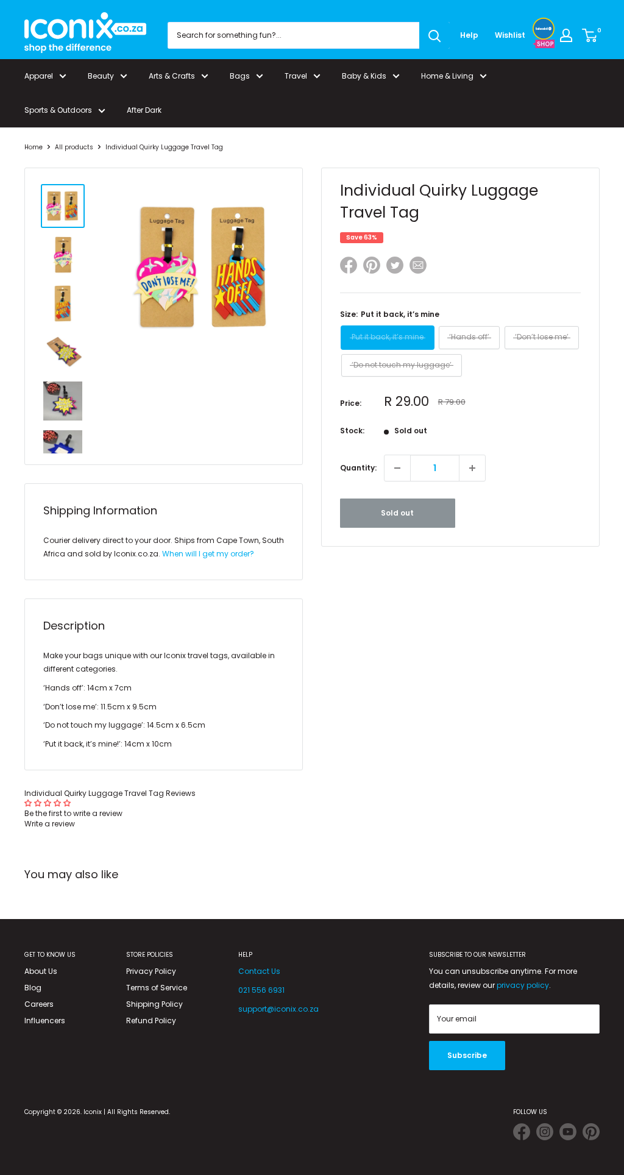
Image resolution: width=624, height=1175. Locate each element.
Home (33, 147)
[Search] (434, 35)
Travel (296, 76)
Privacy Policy (151, 971)
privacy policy (523, 985)
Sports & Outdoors (58, 110)
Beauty (101, 76)
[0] (590, 35)
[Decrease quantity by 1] (397, 468)
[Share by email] (418, 267)
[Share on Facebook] (348, 267)
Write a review (49, 823)
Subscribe (467, 1055)
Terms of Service (156, 987)
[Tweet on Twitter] (394, 265)
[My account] (566, 35)
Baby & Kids (364, 76)
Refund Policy (151, 1020)
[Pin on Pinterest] (371, 267)
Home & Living (447, 76)
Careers (39, 1004)
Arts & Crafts (172, 76)
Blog (32, 987)
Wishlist (510, 35)
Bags (240, 76)
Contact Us (259, 971)
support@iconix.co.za (278, 1009)
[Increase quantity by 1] (472, 468)
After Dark (144, 110)
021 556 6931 (261, 990)
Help (469, 35)
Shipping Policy (154, 1004)
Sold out (397, 513)
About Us (40, 971)
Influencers (44, 1020)
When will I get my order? (208, 553)
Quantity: (358, 468)
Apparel (38, 76)
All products (74, 147)
